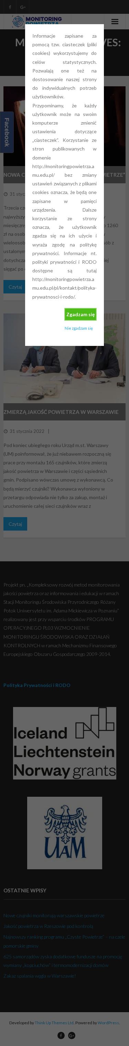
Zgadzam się (80, 314)
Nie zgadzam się (79, 328)
